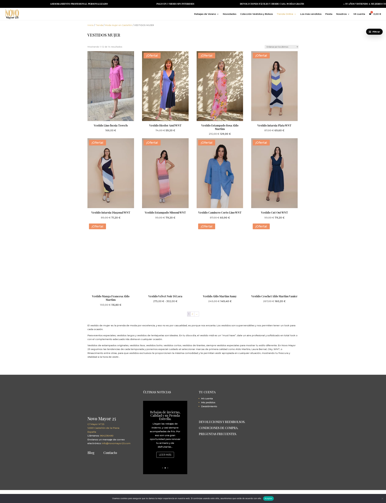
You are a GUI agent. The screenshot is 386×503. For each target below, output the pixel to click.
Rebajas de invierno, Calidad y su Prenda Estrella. (165, 415)
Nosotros (341, 14)
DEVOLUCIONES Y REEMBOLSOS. (222, 422)
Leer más (165, 454)
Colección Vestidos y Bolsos (256, 14)
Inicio (90, 25)
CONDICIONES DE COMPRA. (218, 428)
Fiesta (328, 14)
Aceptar (268, 498)
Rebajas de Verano (205, 14)
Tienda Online (285, 14)
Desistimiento (209, 406)
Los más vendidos (310, 14)
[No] (382, 498)
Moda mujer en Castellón (118, 25)
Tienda (99, 25)
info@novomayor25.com (116, 443)
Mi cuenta (359, 14)
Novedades (229, 14)
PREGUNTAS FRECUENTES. (218, 434)
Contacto (110, 452)
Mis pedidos (208, 402)
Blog (90, 452)
